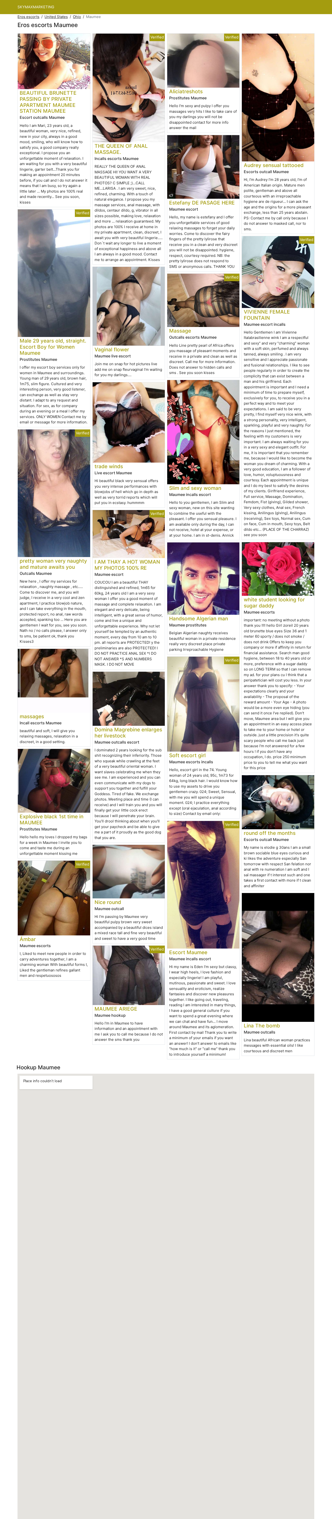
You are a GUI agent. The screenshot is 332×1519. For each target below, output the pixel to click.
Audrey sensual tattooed (274, 165)
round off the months (270, 833)
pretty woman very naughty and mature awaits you (53, 564)
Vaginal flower (112, 349)
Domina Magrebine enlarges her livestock (128, 733)
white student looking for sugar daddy (274, 602)
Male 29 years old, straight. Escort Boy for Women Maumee (53, 347)
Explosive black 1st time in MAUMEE (51, 819)
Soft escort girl (187, 755)
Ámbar (28, 939)
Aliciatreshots (186, 91)
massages (32, 716)
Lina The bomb (262, 1026)
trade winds (109, 466)
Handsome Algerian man (198, 618)
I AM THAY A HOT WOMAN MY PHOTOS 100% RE (127, 565)
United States (56, 16)
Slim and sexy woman (195, 488)
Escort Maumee (188, 952)
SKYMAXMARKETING (35, 7)
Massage (180, 331)
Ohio (77, 16)
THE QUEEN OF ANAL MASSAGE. (121, 149)
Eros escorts (28, 16)
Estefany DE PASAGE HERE (202, 203)
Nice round (108, 902)
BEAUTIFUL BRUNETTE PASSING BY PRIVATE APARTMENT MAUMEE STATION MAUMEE (48, 102)
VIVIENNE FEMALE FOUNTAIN (267, 315)
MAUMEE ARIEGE (116, 1009)
